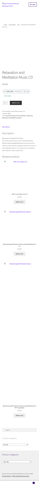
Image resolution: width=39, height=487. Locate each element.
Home (5, 24)
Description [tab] (6, 127)
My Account (6, 484)
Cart (30, 482)
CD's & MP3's (12, 24)
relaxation (30, 115)
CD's (18, 24)
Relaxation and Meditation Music (12, 118)
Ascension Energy (10, 115)
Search (19, 484)
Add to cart (16, 103)
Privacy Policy (6, 476)
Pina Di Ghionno (21, 115)
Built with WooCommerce (20, 476)
